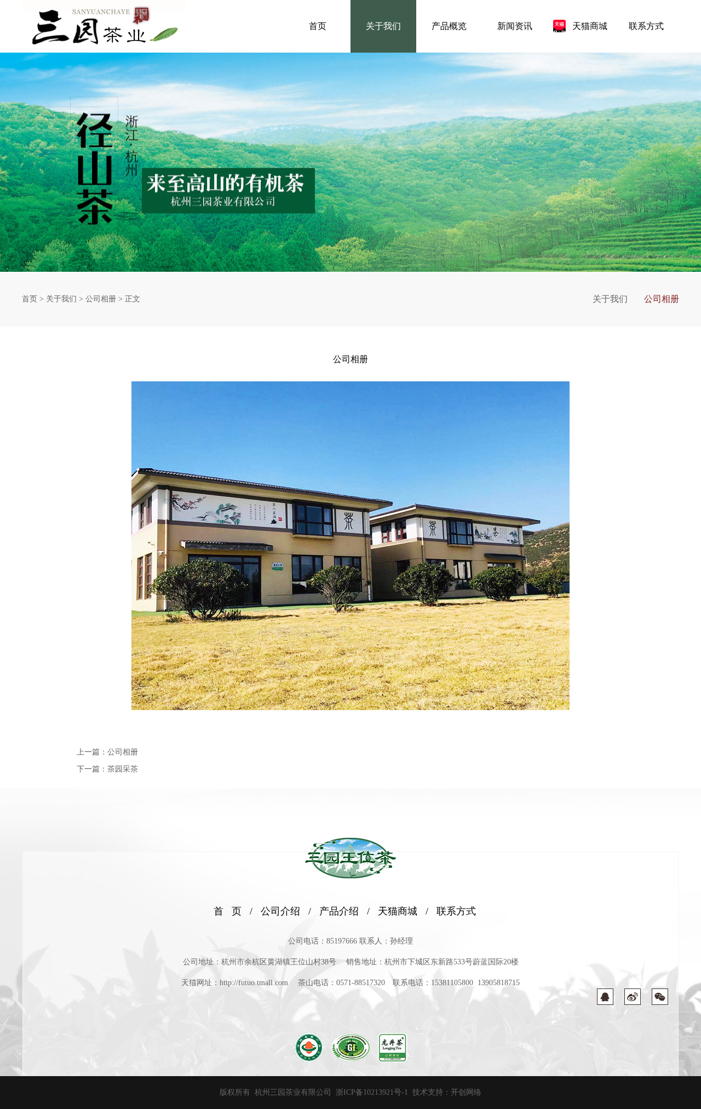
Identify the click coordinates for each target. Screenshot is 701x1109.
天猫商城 (589, 26)
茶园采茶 (122, 769)
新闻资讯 (514, 26)
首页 (317, 26)
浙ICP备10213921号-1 (372, 1092)
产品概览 (449, 26)
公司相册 (100, 299)
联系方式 (646, 26)
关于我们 (383, 26)
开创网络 (466, 1092)
